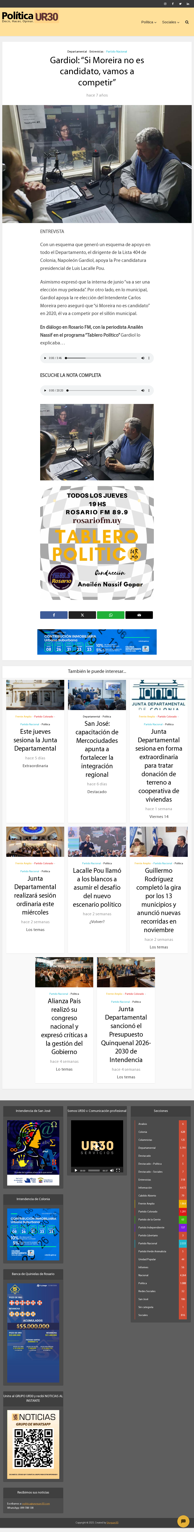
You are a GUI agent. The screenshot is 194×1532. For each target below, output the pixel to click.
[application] (97, 1151)
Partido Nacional (116, 51)
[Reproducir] (76, 1174)
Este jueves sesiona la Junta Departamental (35, 745)
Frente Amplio (24, 721)
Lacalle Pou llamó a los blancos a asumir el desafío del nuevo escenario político (97, 892)
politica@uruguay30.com (36, 1508)
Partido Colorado (43, 721)
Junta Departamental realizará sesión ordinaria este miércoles (35, 900)
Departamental (77, 51)
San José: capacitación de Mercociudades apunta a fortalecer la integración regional (97, 754)
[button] (97, 1150)
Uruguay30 (112, 1527)
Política (147, 22)
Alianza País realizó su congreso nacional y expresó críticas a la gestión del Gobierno (64, 1031)
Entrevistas (96, 51)
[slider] (94, 1175)
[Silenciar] (112, 1174)
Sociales (169, 22)
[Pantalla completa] (118, 1174)
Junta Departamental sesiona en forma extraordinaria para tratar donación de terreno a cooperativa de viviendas (158, 770)
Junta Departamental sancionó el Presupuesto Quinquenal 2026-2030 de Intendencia (126, 1039)
